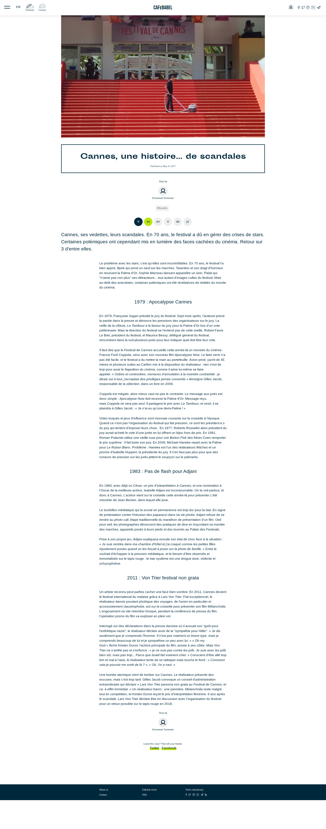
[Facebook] (299, 7)
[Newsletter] (319, 7)
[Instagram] (308, 7)
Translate (42, 10)
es (148, 221)
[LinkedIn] (206, 795)
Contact (103, 795)
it (168, 221)
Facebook (169, 748)
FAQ (144, 795)
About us (103, 789)
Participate (29, 10)
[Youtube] (313, 7)
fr (18, 7)
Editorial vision (149, 789)
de (177, 221)
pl (187, 221)
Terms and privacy (194, 789)
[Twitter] (303, 7)
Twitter (154, 748)
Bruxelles (162, 208)
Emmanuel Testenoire (163, 198)
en (158, 221)
